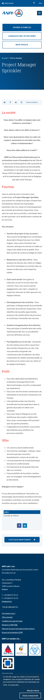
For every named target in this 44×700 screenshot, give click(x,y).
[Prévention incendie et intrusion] (12, 13)
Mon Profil (22, 45)
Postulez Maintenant (20, 540)
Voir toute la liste (7, 673)
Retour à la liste (32, 102)
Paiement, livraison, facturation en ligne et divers (18, 629)
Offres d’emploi (7, 617)
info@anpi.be (7, 601)
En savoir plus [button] (13, 685)
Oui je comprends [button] (30, 695)
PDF (21, 102)
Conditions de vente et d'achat (12, 621)
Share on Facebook (10, 102)
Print (4, 102)
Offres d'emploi (22, 27)
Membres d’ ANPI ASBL (10, 625)
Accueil (4, 58)
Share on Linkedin (16, 102)
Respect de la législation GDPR (12, 632)
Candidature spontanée (22, 36)
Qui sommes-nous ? (8, 613)
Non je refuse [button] (33, 690)
